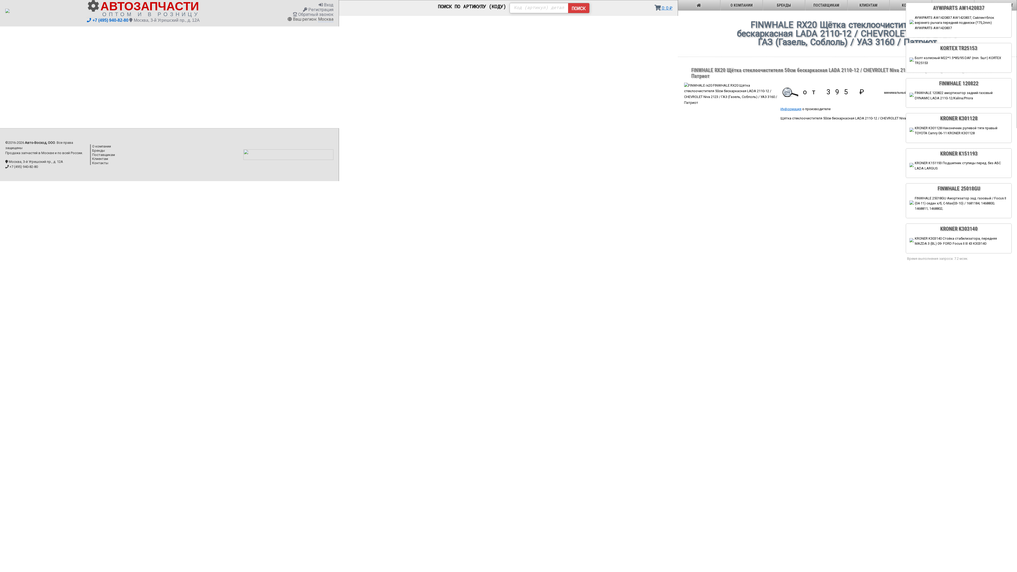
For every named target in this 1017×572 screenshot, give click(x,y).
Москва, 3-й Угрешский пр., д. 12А (167, 20)
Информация (790, 109)
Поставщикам (826, 5)
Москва (325, 19)
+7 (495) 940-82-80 (110, 20)
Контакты (100, 163)
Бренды (784, 5)
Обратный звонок (315, 14)
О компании (741, 5)
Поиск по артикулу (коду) (472, 6)
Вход (328, 4)
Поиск (579, 8)
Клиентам (868, 5)
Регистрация (320, 9)
